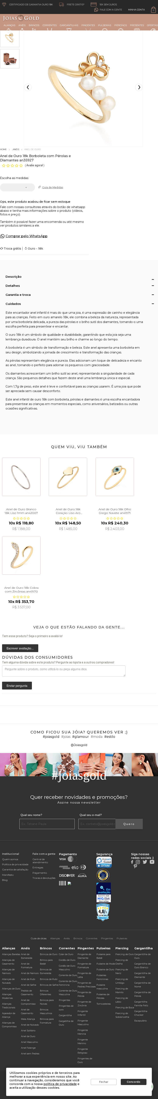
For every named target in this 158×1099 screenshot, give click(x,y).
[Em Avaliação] (103, 892)
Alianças (9, 25)
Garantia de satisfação (15, 869)
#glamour (80, 737)
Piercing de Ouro (124, 954)
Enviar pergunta (17, 686)
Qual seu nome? (31, 815)
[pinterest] (135, 866)
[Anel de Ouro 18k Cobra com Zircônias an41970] (21, 555)
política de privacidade (60, 1084)
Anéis (22, 25)
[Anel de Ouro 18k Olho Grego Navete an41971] (114, 477)
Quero (129, 824)
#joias (65, 737)
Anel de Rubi (28, 979)
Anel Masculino (29, 1042)
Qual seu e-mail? (91, 815)
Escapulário (140, 1020)
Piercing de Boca (124, 1007)
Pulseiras (104, 25)
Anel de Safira (28, 984)
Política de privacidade (15, 864)
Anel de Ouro (28, 1036)
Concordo (133, 1081)
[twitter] (145, 861)
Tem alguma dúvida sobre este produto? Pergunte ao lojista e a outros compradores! (58, 662)
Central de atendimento (40, 861)
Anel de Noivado (30, 1024)
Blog (5, 880)
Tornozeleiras (103, 1003)
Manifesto (8, 874)
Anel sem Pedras (30, 1053)
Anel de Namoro (30, 973)
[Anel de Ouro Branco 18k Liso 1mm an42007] (21, 477)
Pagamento (40, 872)
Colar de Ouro (66, 954)
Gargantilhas (69, 25)
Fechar (103, 1081)
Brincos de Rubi (48, 979)
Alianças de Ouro (11, 988)
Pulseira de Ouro (105, 969)
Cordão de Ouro (67, 960)
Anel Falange (28, 1047)
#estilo (109, 737)
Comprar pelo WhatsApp (27, 236)
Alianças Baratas (11, 954)
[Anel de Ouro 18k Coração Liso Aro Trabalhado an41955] (68, 477)
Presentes (137, 25)
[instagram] (138, 861)
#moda (96, 737)
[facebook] (132, 861)
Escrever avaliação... (20, 648)
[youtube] (152, 861)
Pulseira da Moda (105, 963)
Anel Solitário (28, 1030)
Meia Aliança (28, 1019)
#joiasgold (51, 737)
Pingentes (88, 25)
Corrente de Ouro (68, 975)
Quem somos (10, 859)
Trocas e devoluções (44, 877)
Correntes (50, 25)
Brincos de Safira (49, 984)
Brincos (34, 25)
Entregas (38, 867)
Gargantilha (65, 1015)
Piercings (120, 25)
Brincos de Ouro (48, 954)
